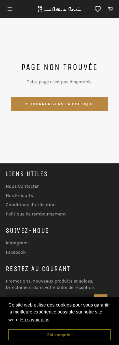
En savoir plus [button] (34, 319)
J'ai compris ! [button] (60, 334)
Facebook (16, 252)
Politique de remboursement (36, 214)
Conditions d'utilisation (31, 204)
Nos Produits (19, 195)
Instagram (17, 243)
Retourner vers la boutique (60, 104)
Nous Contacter (22, 186)
